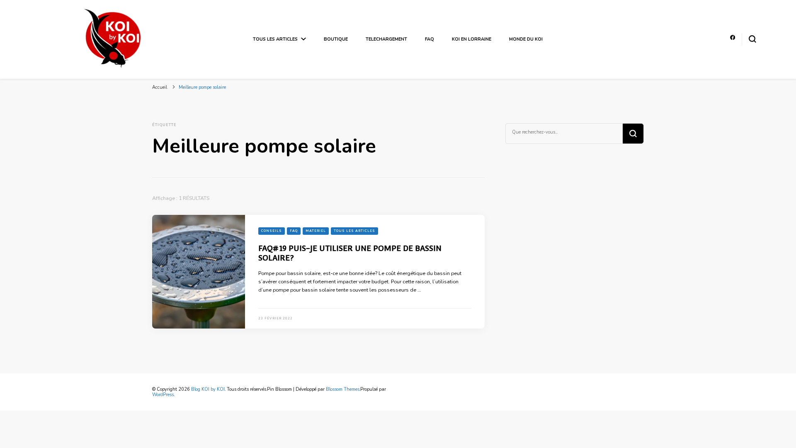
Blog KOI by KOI (208, 389)
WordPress (163, 395)
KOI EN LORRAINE (471, 39)
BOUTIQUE (336, 39)
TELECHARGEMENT (386, 39)
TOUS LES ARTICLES (275, 39)
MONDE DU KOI (526, 39)
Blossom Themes (342, 389)
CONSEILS (271, 231)
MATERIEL (316, 231)
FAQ (429, 39)
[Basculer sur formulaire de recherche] (752, 39)
